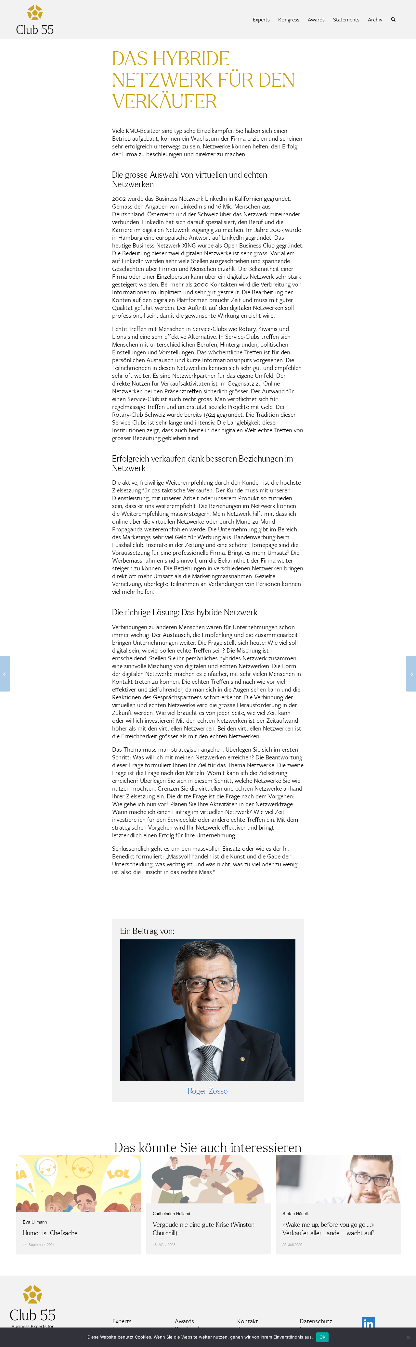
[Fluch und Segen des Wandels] (5, 674)
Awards (184, 1320)
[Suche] (393, 19)
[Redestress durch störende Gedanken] (411, 674)
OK (322, 1337)
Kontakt (247, 1320)
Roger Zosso (208, 1091)
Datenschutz (316, 1320)
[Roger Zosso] (207, 1010)
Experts (122, 1320)
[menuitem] (261, 19)
